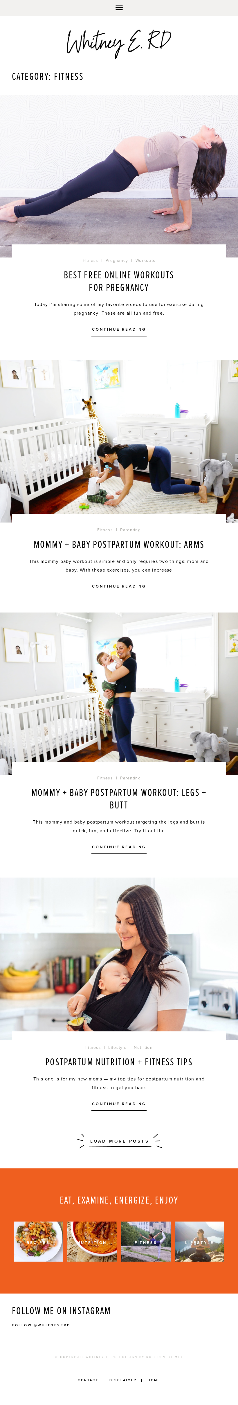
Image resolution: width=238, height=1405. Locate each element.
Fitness (90, 260)
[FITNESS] (146, 1260)
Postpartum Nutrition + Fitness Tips (119, 1062)
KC (149, 1357)
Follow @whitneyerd (41, 1325)
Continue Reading (119, 330)
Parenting (130, 529)
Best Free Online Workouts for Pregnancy (119, 282)
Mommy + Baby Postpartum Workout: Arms (119, 545)
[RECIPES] (38, 1260)
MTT (179, 1357)
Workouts (145, 260)
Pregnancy (117, 260)
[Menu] (119, 8)
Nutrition (143, 1047)
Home (154, 1380)
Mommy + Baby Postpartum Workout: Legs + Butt (119, 799)
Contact (88, 1380)
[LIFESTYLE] (199, 1260)
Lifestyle (117, 1047)
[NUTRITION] (92, 1260)
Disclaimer (123, 1380)
